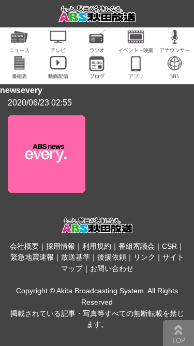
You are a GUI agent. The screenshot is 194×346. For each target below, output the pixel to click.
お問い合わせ (111, 268)
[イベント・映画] (135, 46)
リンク (144, 257)
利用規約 (96, 246)
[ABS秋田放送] (97, 15)
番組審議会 (136, 246)
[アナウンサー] (174, 46)
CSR (169, 246)
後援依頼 (111, 257)
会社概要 (24, 246)
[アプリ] (135, 72)
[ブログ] (97, 72)
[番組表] (19, 72)
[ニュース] (19, 46)
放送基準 (75, 257)
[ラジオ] (97, 46)
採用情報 (60, 246)
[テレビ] (58, 46)
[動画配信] (58, 72)
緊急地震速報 (32, 257)
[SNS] (174, 72)
